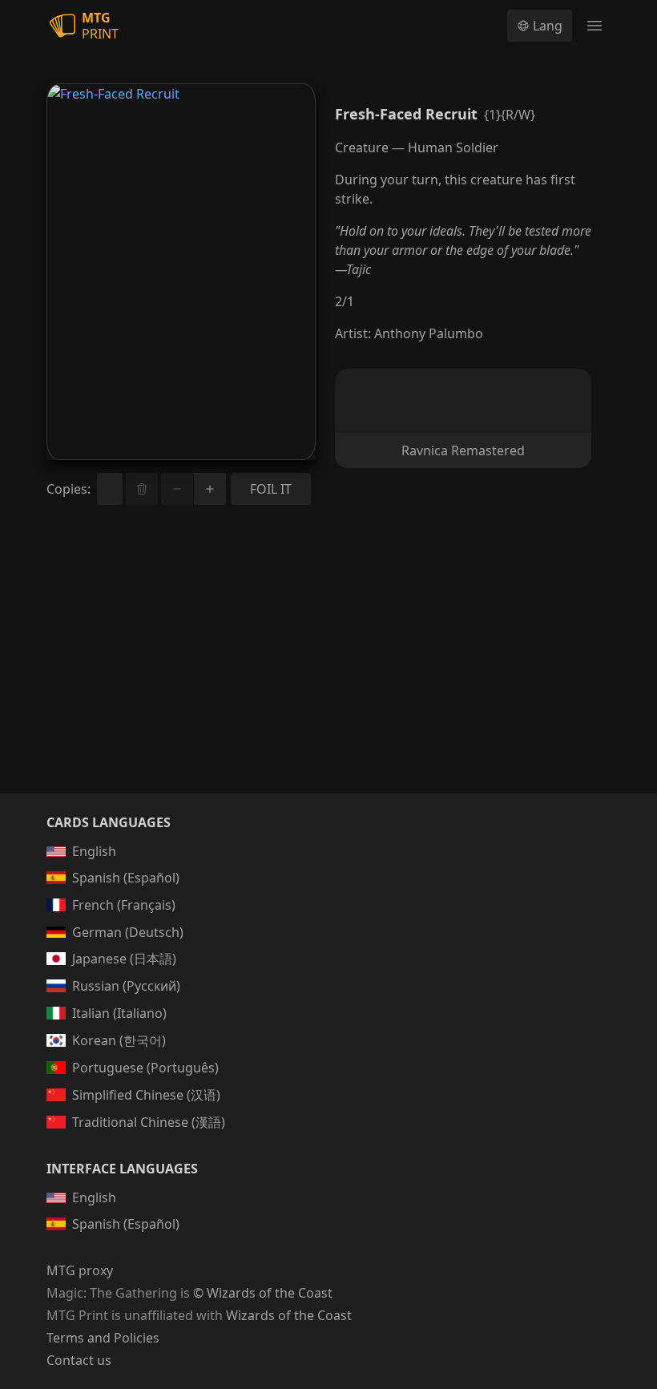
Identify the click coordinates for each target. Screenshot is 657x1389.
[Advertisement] (328, 668)
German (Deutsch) (127, 932)
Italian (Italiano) (119, 1013)
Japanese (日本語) (124, 958)
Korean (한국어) (119, 1040)
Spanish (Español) (125, 877)
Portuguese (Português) (145, 1067)
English (94, 851)
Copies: (68, 489)
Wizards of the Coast (289, 1315)
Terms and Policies (102, 1338)
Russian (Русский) (126, 986)
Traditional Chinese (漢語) (148, 1122)
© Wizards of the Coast (263, 1293)
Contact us (78, 1360)
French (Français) (123, 905)
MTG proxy (79, 1270)
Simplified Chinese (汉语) (146, 1095)
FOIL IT (271, 489)
